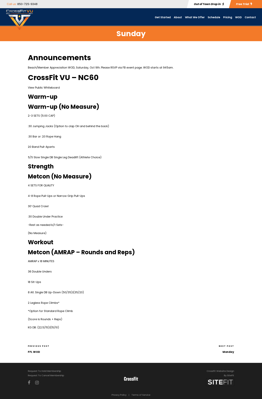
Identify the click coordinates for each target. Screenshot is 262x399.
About (178, 17)
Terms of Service (140, 394)
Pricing (227, 17)
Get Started (163, 17)
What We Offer (195, 17)
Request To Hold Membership (44, 371)
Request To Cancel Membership (46, 375)
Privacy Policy (119, 394)
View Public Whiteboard (44, 87)
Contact (250, 17)
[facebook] (29, 383)
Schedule (214, 17)
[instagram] (37, 383)
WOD (238, 17)
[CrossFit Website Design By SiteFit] (220, 382)
